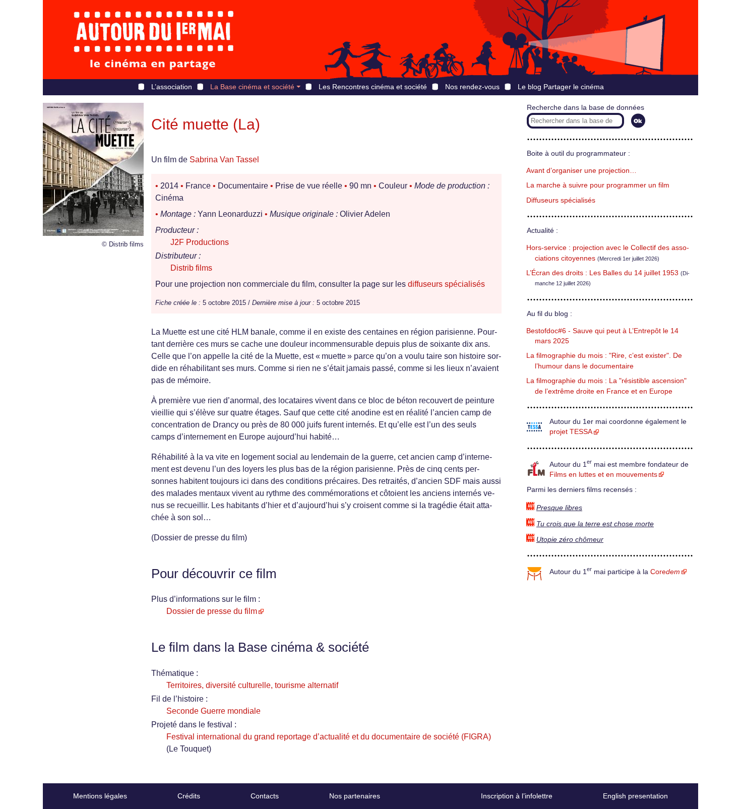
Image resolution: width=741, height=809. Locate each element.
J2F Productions (199, 242)
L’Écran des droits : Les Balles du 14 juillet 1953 (602, 273)
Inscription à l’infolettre (516, 796)
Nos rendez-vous (472, 87)
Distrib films (191, 268)
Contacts (265, 796)
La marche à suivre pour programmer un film (597, 185)
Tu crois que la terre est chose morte (595, 524)
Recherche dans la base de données (585, 107)
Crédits (188, 796)
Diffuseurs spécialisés (560, 200)
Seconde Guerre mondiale (213, 711)
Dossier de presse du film (211, 611)
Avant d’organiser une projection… (581, 170)
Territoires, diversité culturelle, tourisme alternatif (252, 685)
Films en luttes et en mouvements (603, 474)
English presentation (635, 796)
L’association (171, 87)
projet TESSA (570, 431)
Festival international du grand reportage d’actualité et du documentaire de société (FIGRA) (328, 736)
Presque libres (559, 508)
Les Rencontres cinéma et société (373, 87)
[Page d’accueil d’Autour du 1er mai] (153, 39)
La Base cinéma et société (252, 87)
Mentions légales (100, 796)
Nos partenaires (354, 796)
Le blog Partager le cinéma (561, 87)
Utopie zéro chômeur (569, 539)
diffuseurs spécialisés (446, 284)
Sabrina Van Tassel (224, 159)
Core (665, 572)
